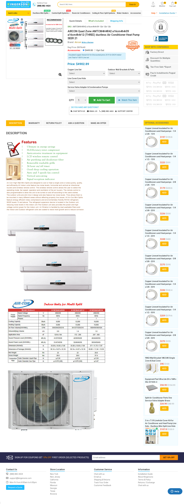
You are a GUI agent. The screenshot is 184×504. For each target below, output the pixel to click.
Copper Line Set (74, 70)
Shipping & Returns (102, 480)
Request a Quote (15, 487)
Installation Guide (145, 474)
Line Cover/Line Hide (77, 78)
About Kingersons (145, 477)
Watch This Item (129, 100)
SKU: (70, 27)
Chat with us (79, 111)
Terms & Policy (144, 480)
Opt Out (100, 50)
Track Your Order (101, 482)
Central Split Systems (61, 12)
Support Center (125, 111)
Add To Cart (103, 100)
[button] (154, 13)
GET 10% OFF (169, 457)
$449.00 (89, 50)
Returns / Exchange (146, 482)
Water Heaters (123, 13)
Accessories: (74, 50)
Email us (93, 111)
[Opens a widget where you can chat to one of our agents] (175, 495)
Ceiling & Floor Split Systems (103, 12)
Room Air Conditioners (81, 13)
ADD (164, 141)
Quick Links (12, 13)
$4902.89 (82, 64)
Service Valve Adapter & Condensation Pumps (88, 87)
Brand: (74, 42)
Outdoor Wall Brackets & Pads (121, 70)
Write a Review (87, 42)
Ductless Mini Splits (41, 12)
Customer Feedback (102, 485)
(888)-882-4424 (107, 111)
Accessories (135, 13)
